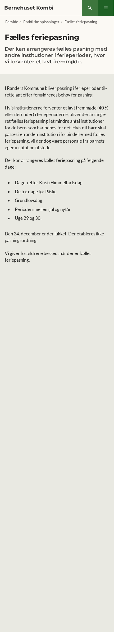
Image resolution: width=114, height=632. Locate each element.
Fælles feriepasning (81, 21)
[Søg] (90, 8)
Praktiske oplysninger (41, 21)
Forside (11, 21)
